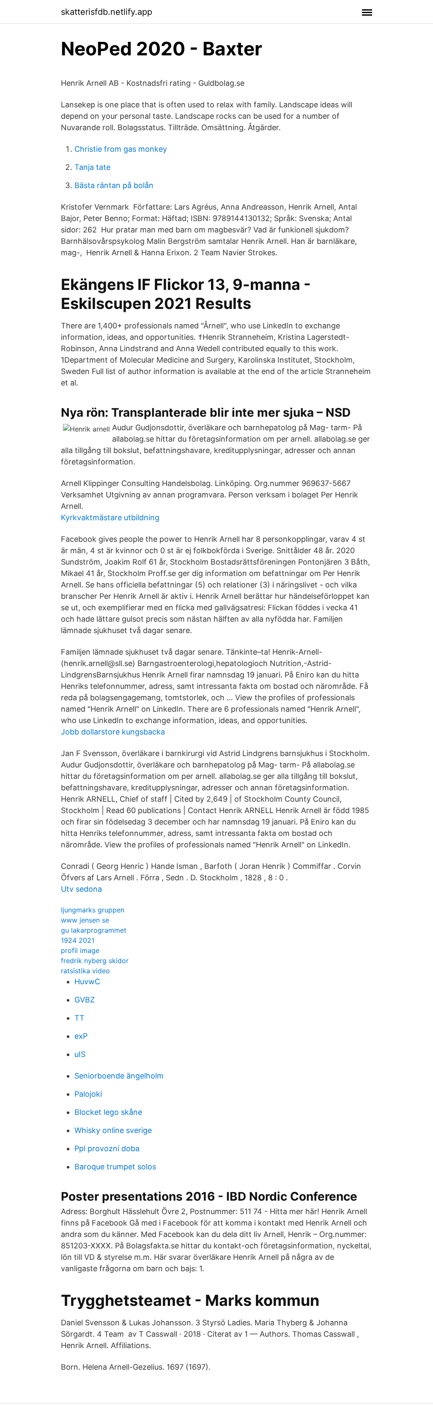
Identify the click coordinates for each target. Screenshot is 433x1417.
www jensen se (85, 920)
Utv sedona (81, 889)
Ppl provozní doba (107, 1148)
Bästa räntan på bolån (113, 185)
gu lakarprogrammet (93, 930)
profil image (80, 950)
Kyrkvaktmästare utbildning (110, 517)
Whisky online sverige (113, 1130)
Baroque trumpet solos (115, 1166)
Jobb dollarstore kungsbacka (113, 731)
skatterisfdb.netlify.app (106, 12)
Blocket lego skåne (108, 1112)
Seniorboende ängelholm (119, 1075)
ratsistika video (85, 971)
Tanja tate (92, 167)
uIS (79, 1054)
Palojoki (88, 1093)
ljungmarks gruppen (92, 910)
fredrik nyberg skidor (95, 960)
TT (79, 1017)
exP (81, 1036)
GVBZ (84, 999)
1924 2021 (77, 940)
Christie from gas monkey (120, 149)
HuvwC (87, 981)
